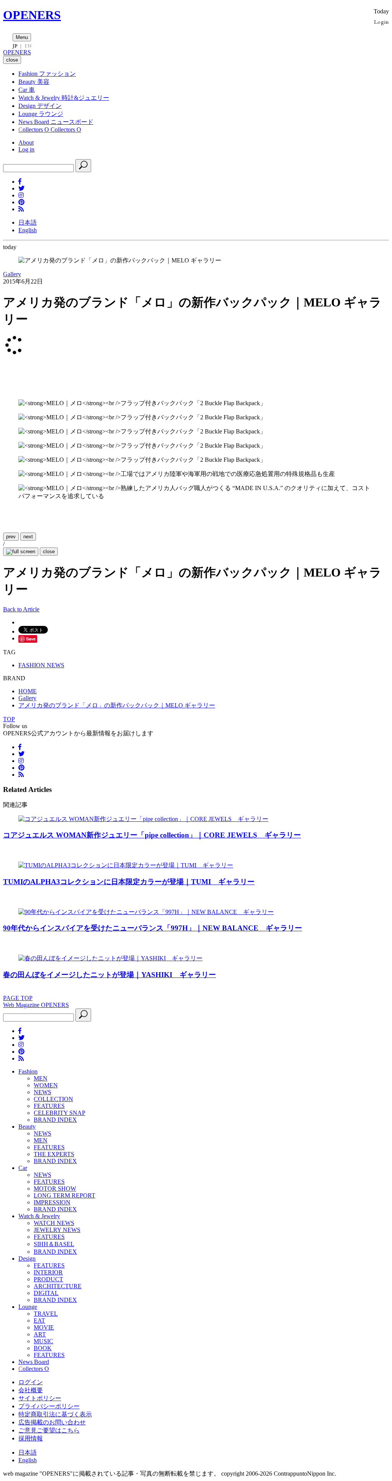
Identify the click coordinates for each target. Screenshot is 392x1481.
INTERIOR (48, 1272)
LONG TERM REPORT (64, 1195)
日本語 (27, 222)
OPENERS (32, 15)
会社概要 (30, 1390)
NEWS (42, 1092)
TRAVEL (46, 1313)
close (49, 551)
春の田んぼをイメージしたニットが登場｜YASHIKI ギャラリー (109, 975)
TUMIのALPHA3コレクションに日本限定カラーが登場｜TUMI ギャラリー (129, 882)
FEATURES (49, 1106)
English (27, 230)
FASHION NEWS (41, 665)
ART (40, 1334)
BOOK (43, 1348)
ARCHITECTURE (58, 1286)
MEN (40, 1078)
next (28, 536)
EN (27, 46)
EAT (39, 1320)
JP (15, 46)
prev (11, 536)
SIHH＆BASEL (54, 1244)
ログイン (30, 1382)
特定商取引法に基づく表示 (55, 1414)
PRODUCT (48, 1279)
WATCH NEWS (54, 1223)
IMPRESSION (52, 1202)
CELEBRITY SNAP (59, 1113)
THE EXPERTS (54, 1154)
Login (381, 21)
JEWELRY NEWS (57, 1230)
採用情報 (30, 1438)
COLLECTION (53, 1099)
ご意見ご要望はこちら (49, 1430)
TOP (9, 719)
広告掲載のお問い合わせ (52, 1422)
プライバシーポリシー (49, 1406)
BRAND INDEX (55, 1119)
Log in (26, 149)
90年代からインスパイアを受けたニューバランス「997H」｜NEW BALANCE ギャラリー (152, 928)
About (26, 142)
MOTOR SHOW (55, 1188)
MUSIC (43, 1341)
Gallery (12, 274)
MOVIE (44, 1327)
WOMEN (46, 1085)
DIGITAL (46, 1293)
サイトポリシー (39, 1398)
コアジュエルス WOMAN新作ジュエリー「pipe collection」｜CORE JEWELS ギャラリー (152, 835)
